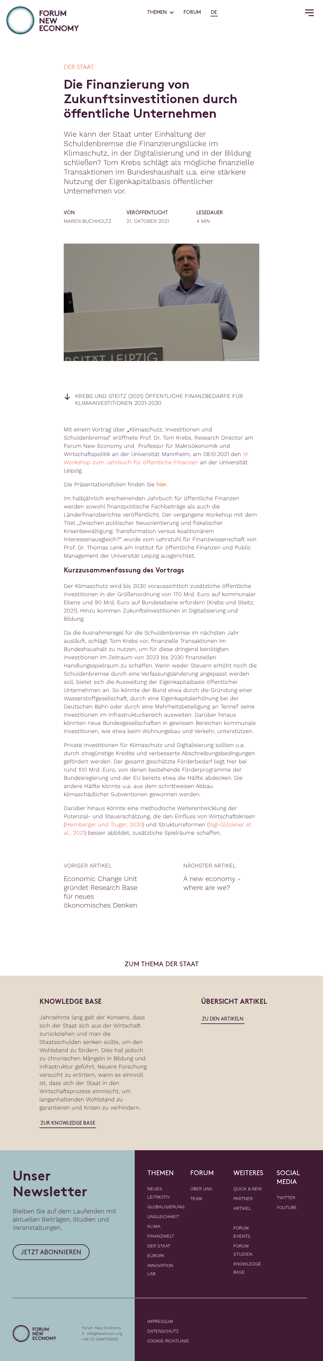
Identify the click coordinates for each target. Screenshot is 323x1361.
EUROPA (155, 1255)
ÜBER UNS (201, 1188)
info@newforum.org (104, 1333)
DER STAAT (158, 1245)
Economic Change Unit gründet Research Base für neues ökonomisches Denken (101, 892)
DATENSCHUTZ (163, 1331)
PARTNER (243, 1198)
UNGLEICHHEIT (163, 1216)
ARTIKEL (242, 1208)
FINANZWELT (160, 1236)
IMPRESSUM (160, 1321)
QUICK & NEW (247, 1188)
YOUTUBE (287, 1207)
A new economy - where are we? (211, 883)
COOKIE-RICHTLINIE (168, 1340)
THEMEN (157, 12)
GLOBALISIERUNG (166, 1206)
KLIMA (154, 1226)
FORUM (192, 12)
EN (223, 12)
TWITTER (286, 1197)
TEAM (196, 1198)
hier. (161, 484)
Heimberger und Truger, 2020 (104, 824)
